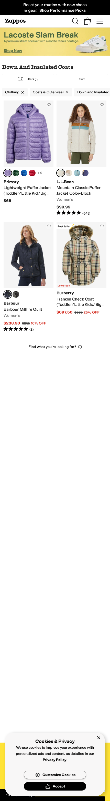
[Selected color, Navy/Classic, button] (8, 294)
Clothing (12, 92)
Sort (82, 79)
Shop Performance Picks (62, 10)
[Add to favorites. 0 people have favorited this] (49, 105)
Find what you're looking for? (52, 347)
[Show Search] (75, 21)
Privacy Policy (55, 760)
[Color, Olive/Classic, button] (16, 294)
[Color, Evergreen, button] (16, 173)
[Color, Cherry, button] (32, 173)
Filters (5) (32, 79)
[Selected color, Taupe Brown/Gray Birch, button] (61, 173)
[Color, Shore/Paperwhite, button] (69, 173)
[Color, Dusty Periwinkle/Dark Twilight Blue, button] (85, 173)
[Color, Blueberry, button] (24, 173)
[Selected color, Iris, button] (8, 173)
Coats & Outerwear (48, 92)
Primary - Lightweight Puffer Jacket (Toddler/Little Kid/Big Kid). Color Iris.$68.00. (28, 158)
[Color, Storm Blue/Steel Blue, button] (77, 173)
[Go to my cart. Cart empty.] (87, 21)
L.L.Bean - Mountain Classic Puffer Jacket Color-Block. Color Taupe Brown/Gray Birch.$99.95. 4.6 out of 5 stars (81, 158)
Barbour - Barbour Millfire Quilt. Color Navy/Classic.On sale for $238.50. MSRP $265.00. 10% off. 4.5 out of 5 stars (28, 277)
